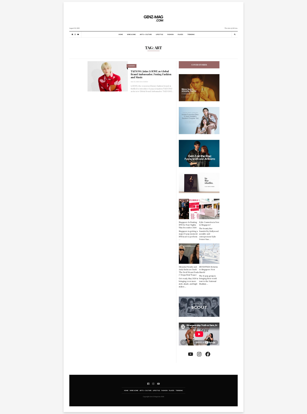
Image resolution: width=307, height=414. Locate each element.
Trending (191, 34)
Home (121, 34)
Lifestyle (159, 34)
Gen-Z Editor (144, 82)
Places (180, 34)
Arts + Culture (146, 34)
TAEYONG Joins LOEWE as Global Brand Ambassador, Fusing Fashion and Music (151, 74)
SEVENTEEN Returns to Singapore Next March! (208, 269)
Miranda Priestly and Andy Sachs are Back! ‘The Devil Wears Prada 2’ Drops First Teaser (189, 271)
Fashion (170, 34)
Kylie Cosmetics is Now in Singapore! (209, 223)
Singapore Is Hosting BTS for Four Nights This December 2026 (188, 225)
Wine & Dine (131, 34)
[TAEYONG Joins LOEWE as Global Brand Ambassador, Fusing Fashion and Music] (108, 76)
